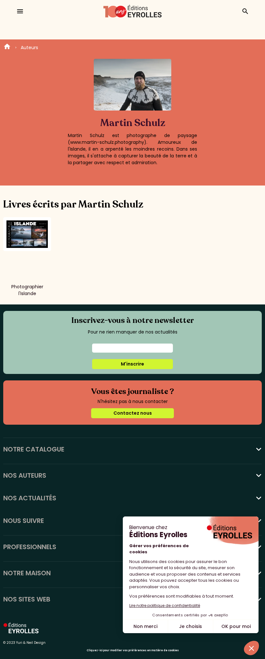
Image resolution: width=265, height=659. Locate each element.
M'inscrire (132, 364)
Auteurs (29, 47)
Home (7, 47)
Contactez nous (132, 413)
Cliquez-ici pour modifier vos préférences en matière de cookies (133, 650)
